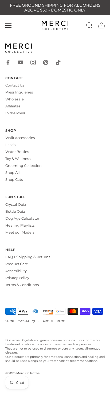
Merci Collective (28, 373)
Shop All (12, 172)
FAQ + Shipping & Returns (27, 257)
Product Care (16, 264)
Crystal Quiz (15, 204)
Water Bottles (17, 151)
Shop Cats (14, 179)
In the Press (15, 113)
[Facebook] (8, 62)
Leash (10, 144)
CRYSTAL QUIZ (28, 321)
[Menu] (8, 25)
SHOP (9, 321)
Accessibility (16, 271)
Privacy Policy (17, 278)
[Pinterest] (45, 62)
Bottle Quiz (15, 211)
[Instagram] (33, 62)
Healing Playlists (19, 225)
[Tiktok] (58, 62)
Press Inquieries (19, 92)
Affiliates (12, 106)
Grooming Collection (23, 165)
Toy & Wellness (17, 158)
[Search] (89, 26)
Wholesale (14, 99)
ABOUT (48, 321)
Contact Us (14, 85)
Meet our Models (19, 232)
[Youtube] (20, 62)
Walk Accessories (20, 138)
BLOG (61, 321)
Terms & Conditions (22, 285)
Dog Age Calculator (22, 218)
